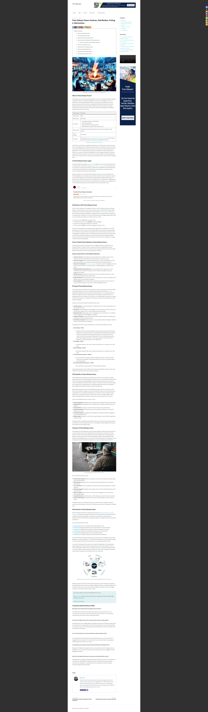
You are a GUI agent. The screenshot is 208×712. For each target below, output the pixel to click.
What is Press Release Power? (84, 33)
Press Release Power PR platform (97, 142)
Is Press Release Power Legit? (84, 35)
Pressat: (75, 532)
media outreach (90, 164)
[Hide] (207, 26)
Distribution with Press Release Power (85, 38)
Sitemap (85, 13)
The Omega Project (101, 13)
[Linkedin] (80, 26)
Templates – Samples (125, 27)
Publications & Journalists (126, 23)
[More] (90, 26)
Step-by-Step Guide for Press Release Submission (90, 42)
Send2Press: (76, 527)
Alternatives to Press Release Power (85, 51)
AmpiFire (79, 596)
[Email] (88, 26)
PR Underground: (77, 526)
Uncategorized (124, 30)
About (74, 13)
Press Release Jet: (77, 534)
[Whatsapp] (84, 26)
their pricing (109, 291)
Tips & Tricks (123, 28)
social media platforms (104, 211)
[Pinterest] (82, 26)
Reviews (80, 18)
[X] (75, 26)
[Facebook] (73, 26)
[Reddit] (78, 26)
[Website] (87, 690)
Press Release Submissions (126, 22)
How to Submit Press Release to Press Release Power (89, 40)
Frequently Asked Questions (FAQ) (85, 53)
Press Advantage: (77, 531)
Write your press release (91, 264)
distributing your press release (98, 166)
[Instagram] (86, 26)
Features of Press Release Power (84, 49)
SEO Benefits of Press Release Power (85, 47)
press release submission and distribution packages (97, 138)
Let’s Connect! (92, 13)
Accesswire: (76, 529)
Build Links (123, 20)
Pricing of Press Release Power (84, 44)
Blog (79, 13)
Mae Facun (82, 677)
